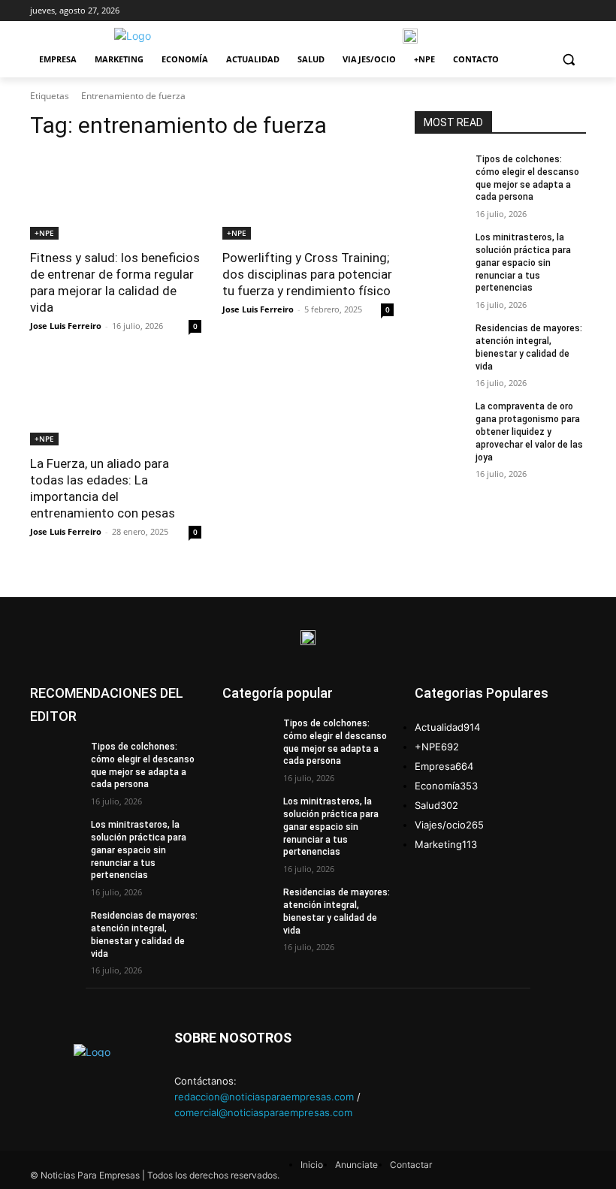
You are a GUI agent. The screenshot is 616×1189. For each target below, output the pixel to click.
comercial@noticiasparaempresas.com (263, 1112)
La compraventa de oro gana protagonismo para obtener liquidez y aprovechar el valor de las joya (529, 431)
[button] (568, 59)
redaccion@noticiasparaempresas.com (264, 1097)
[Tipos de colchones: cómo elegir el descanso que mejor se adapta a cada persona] (440, 171)
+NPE (44, 233)
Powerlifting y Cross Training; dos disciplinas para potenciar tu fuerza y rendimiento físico (307, 274)
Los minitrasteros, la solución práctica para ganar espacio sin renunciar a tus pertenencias (523, 262)
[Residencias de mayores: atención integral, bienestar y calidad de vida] (440, 340)
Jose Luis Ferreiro (65, 325)
